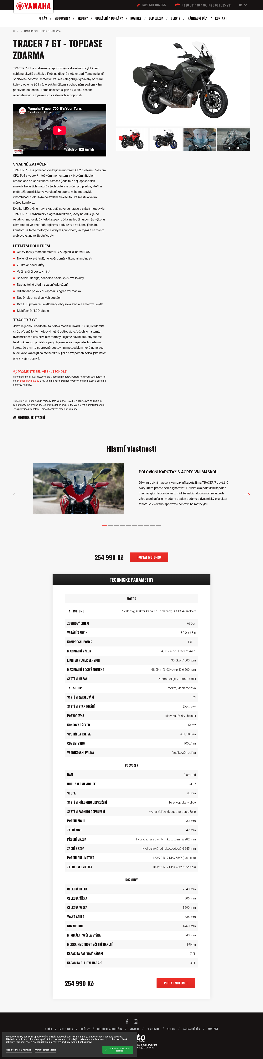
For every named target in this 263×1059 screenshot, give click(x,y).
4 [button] (122, 525)
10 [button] (158, 525)
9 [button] (152, 525)
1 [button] (104, 525)
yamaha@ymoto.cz (28, 380)
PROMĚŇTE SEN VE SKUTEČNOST (42, 372)
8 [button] (146, 525)
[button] (242, 5)
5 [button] (128, 525)
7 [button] (140, 525)
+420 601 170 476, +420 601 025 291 (206, 5)
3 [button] (116, 525)
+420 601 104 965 (154, 5)
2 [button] (110, 525)
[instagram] (136, 1022)
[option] (131, 488)
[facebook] (127, 1022)
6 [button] (134, 525)
